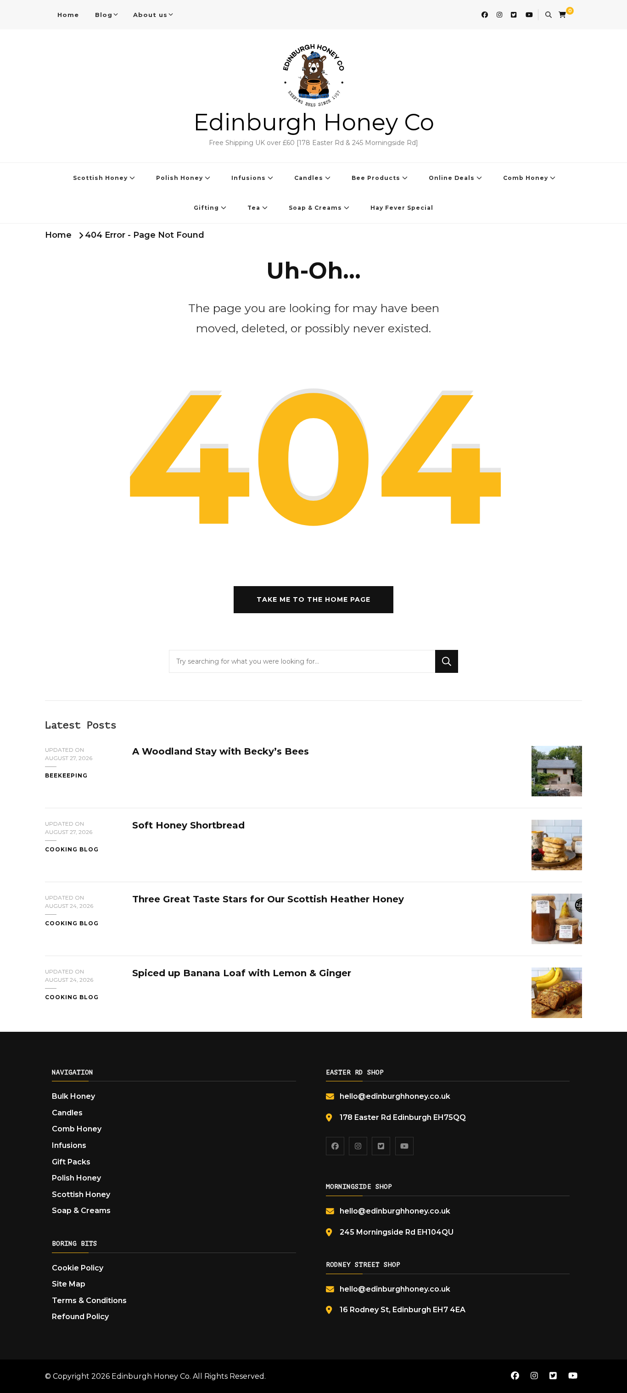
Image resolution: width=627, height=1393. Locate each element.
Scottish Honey (100, 177)
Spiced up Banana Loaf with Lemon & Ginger (241, 973)
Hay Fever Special (401, 207)
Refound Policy (80, 1316)
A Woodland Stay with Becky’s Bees (220, 751)
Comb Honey (525, 177)
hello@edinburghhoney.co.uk (395, 1096)
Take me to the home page (313, 599)
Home (68, 14)
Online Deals (452, 177)
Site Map (68, 1284)
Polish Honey (179, 177)
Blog (103, 14)
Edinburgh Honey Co (313, 122)
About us (150, 14)
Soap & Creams (315, 207)
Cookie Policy (77, 1268)
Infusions (248, 177)
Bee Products (376, 177)
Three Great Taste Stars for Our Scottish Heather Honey (268, 899)
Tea (253, 207)
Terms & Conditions (89, 1300)
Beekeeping (66, 775)
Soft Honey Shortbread (188, 825)
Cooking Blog (72, 849)
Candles (308, 177)
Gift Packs (71, 1162)
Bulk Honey (73, 1096)
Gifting (206, 207)
